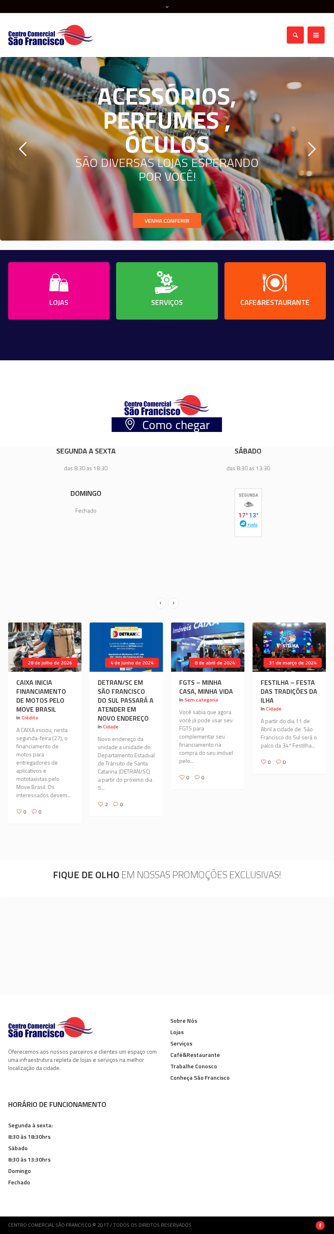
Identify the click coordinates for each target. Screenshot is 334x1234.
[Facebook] (320, 1218)
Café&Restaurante (195, 1047)
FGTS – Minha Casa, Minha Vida (125, 686)
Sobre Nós (183, 1013)
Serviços (181, 1036)
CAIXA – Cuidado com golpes (286, 686)
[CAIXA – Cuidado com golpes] (289, 647)
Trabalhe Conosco (193, 1058)
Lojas (177, 1024)
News (272, 700)
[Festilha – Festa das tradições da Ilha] (207, 647)
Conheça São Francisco (200, 1070)
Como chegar (176, 424)
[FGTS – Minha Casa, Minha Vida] (126, 647)
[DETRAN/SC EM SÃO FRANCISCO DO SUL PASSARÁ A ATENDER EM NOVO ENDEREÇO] (44, 647)
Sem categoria (119, 700)
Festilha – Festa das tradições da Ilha (207, 691)
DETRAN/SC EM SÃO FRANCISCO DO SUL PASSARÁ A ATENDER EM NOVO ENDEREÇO (44, 700)
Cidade (29, 726)
